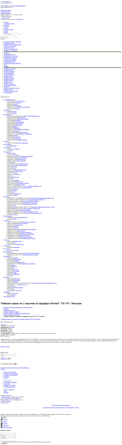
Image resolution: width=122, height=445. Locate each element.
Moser (13, 286)
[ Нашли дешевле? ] (4, 324)
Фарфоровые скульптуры (11, 56)
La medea (16, 180)
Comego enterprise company (31, 201)
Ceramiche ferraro (23, 165)
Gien (12, 268)
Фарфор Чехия (8, 76)
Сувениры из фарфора (10, 59)
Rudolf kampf (19, 287)
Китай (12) (7, 196)
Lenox (13, 243)
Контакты (7, 25)
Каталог (6, 22)
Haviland (15, 269)
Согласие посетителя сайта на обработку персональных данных (61, 407)
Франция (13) (8, 256)
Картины (6, 53)
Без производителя (9, 296)
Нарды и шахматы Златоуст (12, 88)
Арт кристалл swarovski (28, 222)
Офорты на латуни (24, 235)
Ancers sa (16, 250)
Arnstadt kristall (21, 117)
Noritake (15, 293)
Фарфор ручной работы (28, 238)
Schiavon (16, 189)
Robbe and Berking (24, 129)
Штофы (6, 66)
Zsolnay (15, 113)
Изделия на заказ (9, 29)
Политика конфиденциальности (61, 405)
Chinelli (15, 166)
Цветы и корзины (9, 389)
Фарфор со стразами (9, 68)
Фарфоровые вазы (9, 43)
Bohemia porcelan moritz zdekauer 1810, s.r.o (45, 283)
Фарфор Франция (9, 79)
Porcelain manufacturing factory (33, 213)
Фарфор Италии (8, 70)
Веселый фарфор (23, 223)
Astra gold (17, 278)
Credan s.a (17, 149)
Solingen (15, 135)
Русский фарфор (8, 73)
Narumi (15, 146)
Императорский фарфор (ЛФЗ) (12, 44)
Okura (13, 295)
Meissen (15, 126)
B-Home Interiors (22, 157)
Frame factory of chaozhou (30, 204)
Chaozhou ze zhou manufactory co (36, 199)
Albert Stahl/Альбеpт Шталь (32, 116)
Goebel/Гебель (20, 122)
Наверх (3, 369)
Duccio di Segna (21, 169)
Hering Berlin (19, 123)
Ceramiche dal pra (23, 163)
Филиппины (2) (8, 251)
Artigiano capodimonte (27, 156)
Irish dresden (18, 125)
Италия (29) (7, 152)
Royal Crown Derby (24, 107)
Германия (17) (8, 114)
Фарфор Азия (8, 82)
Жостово (16, 226)
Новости (6, 26)
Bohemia (15, 281)
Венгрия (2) (7, 110)
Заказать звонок (5, 1)
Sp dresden (17, 137)
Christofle (16, 260)
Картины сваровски (25, 232)
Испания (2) (7, 147)
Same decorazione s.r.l (26, 187)
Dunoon (15, 104)
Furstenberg (18, 120)
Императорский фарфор (29, 229)
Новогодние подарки (10, 46)
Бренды (6, 32)
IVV (12, 178)
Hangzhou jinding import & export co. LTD (43, 207)
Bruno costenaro (21, 160)
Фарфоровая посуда (9, 54)
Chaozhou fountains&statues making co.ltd (42, 198)
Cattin (13, 162)
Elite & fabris (19, 171)
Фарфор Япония (8, 80)
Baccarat (15, 257)
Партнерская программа (11, 91)
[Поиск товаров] (20, 34)
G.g (12, 175)
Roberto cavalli (21, 184)
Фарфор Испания (9, 77)
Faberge (15, 266)
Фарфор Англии (8, 83)
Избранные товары (6, 10)
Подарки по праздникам (11, 49)
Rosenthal (16, 131)
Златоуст (16, 228)
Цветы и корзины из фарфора (12, 63)
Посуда (6, 378)
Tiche (13, 192)
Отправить (4, 443)
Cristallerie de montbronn (28, 263)
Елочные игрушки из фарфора (12, 41)
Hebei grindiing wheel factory (32, 208)
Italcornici (16, 177)
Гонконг (15, 214)
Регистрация (3, 357)
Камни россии (21, 231)
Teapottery (17, 108)
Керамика (6, 86)
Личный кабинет (7, 427)
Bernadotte (17, 280)
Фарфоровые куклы (9, 62)
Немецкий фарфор (9, 74)
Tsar (12, 275)
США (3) (6, 240)
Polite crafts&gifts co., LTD (30, 211)
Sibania (14, 190)
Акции (6, 31)
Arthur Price (18, 102)
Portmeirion (18, 105)
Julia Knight (18, 241)
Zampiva (15, 195)
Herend (14, 111)
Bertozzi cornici (21, 159)
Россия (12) (7, 220)
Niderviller (17, 274)
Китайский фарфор (9, 71)
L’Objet (15, 219)
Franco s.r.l (17, 174)
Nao (12, 150)
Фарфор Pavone (8, 89)
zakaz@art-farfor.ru (6, 13)
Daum (13, 265)
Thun (12, 289)
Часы (5, 65)
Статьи (6, 28)
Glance (14, 205)
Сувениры (7, 384)
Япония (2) (7, 292)
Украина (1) (7, 245)
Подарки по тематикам (10, 50)
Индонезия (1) (8, 144)
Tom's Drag (18, 138)
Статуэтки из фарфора (10, 382)
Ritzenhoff (17, 128)
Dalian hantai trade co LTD (30, 202)
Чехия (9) (6, 277)
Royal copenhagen (23, 143)
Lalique (15, 272)
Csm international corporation (32, 253)
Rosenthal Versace (23, 132)
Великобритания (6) (9, 99)
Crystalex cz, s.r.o (22, 284)
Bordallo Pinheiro (22, 217)
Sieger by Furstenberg (26, 134)
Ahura (13, 153)
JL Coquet (16, 271)
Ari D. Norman (21, 101)
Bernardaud (18, 259)
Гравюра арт (19, 225)
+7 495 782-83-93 (5, 397)
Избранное (6, 425)
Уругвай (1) (7, 248)
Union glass (18, 290)
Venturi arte (18, 193)
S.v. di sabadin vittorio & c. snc (33, 186)
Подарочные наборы (26, 237)
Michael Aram (20, 244)
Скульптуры (7, 381)
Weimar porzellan (22, 140)
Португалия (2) (8, 216)
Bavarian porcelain (23, 119)
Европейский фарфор (10, 85)
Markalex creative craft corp (30, 254)
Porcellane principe (24, 183)
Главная (5, 419)
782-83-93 (5, 17)
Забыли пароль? (4, 358)
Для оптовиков (8, 92)
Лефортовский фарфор (27, 234)
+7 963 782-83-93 (5, 398)
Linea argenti (19, 181)
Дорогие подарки (9, 47)
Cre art (14, 168)
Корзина (5, 423)
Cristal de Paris (20, 262)
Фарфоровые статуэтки (10, 57)
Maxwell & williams (24, 210)
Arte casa (16, 155)
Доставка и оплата (9, 23)
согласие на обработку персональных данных (37, 442)
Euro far (15, 172)
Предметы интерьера (10, 60)
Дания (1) (6, 141)
